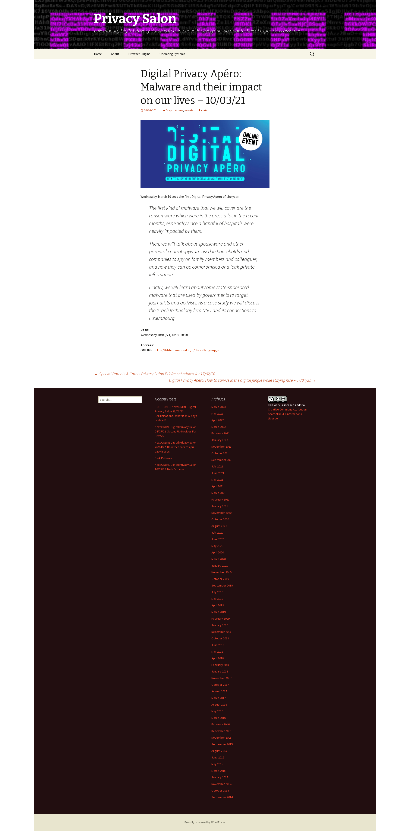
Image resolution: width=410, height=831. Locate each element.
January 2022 (219, 440)
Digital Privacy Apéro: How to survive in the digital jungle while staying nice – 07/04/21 (242, 380)
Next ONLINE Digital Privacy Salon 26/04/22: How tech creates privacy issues (175, 447)
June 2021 (217, 473)
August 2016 (219, 704)
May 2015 (217, 764)
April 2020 (217, 552)
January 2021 (219, 506)
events (188, 110)
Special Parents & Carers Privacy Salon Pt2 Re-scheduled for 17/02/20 (154, 373)
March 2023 (218, 407)
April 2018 (217, 658)
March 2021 (218, 493)
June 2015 (217, 757)
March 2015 (218, 771)
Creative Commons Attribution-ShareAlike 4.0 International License (288, 413)
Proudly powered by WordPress (205, 822)
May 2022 (217, 413)
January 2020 (219, 566)
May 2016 (217, 711)
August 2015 (219, 751)
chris (204, 110)
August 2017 (219, 691)
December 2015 (221, 731)
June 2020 (217, 539)
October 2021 (220, 453)
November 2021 (221, 446)
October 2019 (220, 579)
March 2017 (218, 698)
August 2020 (219, 526)
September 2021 (222, 460)
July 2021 (217, 466)
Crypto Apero (174, 110)
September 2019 (222, 585)
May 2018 (217, 651)
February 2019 (220, 618)
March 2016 (218, 718)
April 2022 (217, 420)
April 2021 (217, 486)
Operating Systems (172, 54)
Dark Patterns (163, 458)
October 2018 (220, 638)
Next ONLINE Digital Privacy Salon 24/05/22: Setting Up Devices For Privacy (175, 431)
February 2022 (220, 433)
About (115, 54)
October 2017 (220, 685)
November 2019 (221, 572)
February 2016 (220, 724)
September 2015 (222, 744)
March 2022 (218, 427)
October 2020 (220, 519)
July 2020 (217, 532)
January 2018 (219, 671)
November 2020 (221, 513)
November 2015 (221, 737)
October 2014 (220, 790)
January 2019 (219, 625)
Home (98, 54)
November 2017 (221, 678)
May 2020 (217, 546)
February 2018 (220, 665)
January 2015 (219, 777)
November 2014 (221, 784)
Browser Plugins (139, 54)
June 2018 (217, 645)
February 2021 (220, 499)
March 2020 (218, 559)
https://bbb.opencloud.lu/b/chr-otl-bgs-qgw (186, 350)
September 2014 (222, 797)
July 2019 (217, 592)
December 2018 (221, 632)
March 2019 (218, 612)
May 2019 (217, 599)
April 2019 (217, 605)
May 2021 (217, 480)
